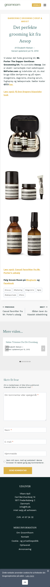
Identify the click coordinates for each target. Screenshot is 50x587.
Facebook (9, 283)
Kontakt (25, 537)
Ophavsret (25, 545)
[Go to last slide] (7, 348)
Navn (8, 430)
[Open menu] (44, 5)
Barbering (14, 18)
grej (39, 290)
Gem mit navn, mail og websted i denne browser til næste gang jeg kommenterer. (25, 461)
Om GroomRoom (25, 532)
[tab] (20, 361)
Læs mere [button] (29, 576)
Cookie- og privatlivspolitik (25, 541)
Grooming (27, 18)
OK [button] (25, 582)
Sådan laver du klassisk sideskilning (37, 311)
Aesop (8, 290)
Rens (21, 295)
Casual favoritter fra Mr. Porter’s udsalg (13, 311)
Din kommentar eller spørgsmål (21, 395)
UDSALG (36, 5)
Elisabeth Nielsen (25, 48)
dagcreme (29, 290)
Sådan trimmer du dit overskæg (22, 342)
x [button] (48, 571)
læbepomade (10, 295)
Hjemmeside (11, 453)
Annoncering (25, 549)
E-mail (9, 442)
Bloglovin (31, 280)
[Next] (43, 348)
